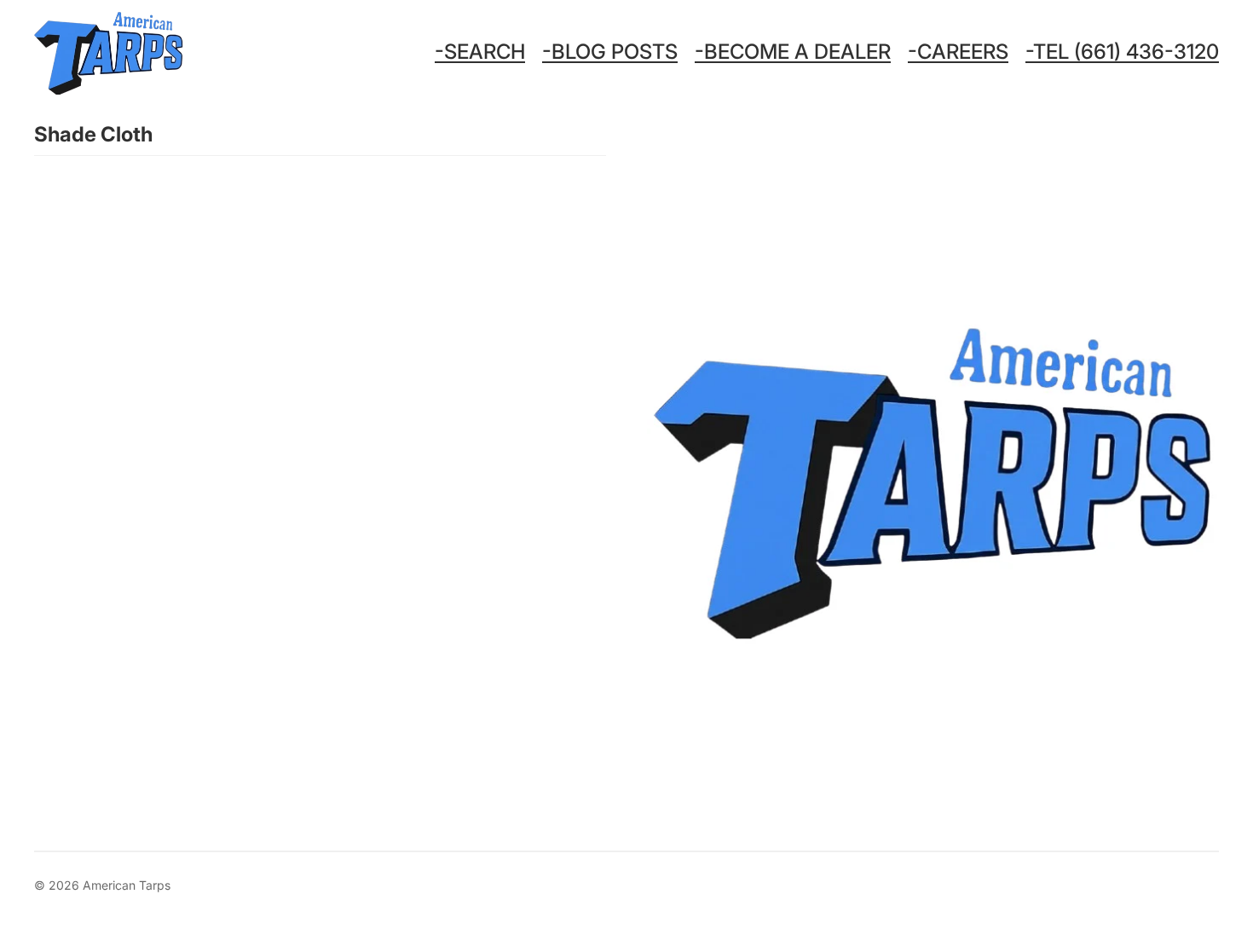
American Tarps (126, 885)
